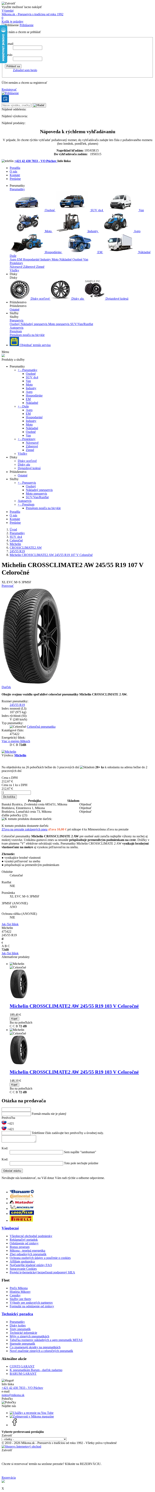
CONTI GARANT (22, 1366)
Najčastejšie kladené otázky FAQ (31, 1265)
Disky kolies (18, 1325)
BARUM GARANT (23, 1373)
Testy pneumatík (20, 1329)
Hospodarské (31, 259)
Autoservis (16, 327)
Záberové (29, 266)
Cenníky (15, 1295)
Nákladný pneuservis (34, 324)
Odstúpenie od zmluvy (24, 1243)
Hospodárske (53, 252)
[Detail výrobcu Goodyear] (22, 1213)
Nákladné (144, 252)
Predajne (15, 178)
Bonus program (19, 1247)
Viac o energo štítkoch (16, 741)
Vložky (14, 270)
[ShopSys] (21, 1446)
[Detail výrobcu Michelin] (22, 1208)
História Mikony (20, 1291)
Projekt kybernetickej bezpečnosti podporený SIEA (42, 1272)
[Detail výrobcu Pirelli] (21, 1220)
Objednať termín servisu (35, 345)
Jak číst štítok (10, 924)
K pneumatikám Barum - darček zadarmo (36, 1370)
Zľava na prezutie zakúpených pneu (24, 829)
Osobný (15, 324)
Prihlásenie (27, 25)
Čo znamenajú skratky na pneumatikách (35, 1347)
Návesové (16, 266)
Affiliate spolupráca (22, 1261)
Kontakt (15, 175)
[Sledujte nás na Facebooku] (15, 1425)
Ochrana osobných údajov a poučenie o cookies (40, 1258)
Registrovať (9, 89)
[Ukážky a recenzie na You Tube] (31, 1413)
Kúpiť (14, 1018)
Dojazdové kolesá (116, 298)
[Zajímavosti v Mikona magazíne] (32, 1416)
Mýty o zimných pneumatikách (29, 1336)
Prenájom (16, 331)
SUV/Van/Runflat (81, 324)
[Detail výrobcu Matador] (22, 1203)
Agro (136, 231)
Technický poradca (17, 1314)
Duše (13, 256)
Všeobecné (10, 1228)
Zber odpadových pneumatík (28, 1254)
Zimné (40, 266)
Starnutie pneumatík (22, 1343)
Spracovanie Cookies (23, 1268)
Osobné (50, 210)
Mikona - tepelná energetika (27, 1250)
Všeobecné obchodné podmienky (31, 1236)
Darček (6, 687)
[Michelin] (9, 751)
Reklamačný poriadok (24, 1239)
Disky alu (78, 298)
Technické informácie (23, 1332)
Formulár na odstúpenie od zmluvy (32, 1306)
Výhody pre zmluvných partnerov (31, 1302)
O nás (13, 171)
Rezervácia (9, 1477)
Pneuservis (16, 320)
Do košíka (9, 796)
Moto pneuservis (59, 324)
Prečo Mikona (19, 1288)
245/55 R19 (17, 705)
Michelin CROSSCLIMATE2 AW (74, 1006)
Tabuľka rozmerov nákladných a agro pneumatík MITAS (46, 1340)
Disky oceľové (40, 298)
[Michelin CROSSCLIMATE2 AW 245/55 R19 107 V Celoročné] (32, 683)
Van (141, 210)
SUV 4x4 (97, 210)
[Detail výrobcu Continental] (22, 1198)
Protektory (16, 263)
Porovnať (8, 585)
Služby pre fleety (20, 1299)
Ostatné (14, 309)
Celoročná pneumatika (41, 726)
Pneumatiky (17, 189)
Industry (93, 231)
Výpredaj (8, 10)
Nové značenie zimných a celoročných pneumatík (41, 1351)
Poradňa (15, 168)
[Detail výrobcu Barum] (22, 1192)
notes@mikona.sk (13, 1395)
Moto (48, 231)
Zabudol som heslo (25, 70)
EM (100, 252)
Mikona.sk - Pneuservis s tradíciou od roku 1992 (32, 14)
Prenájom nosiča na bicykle (27, 335)
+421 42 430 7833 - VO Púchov (35, 161)
